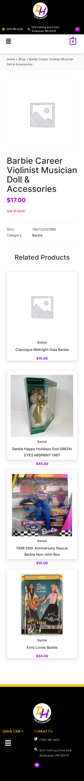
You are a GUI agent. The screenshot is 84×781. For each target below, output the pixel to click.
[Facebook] (77, 29)
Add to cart (42, 337)
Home (11, 59)
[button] (8, 41)
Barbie (37, 235)
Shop (22, 59)
